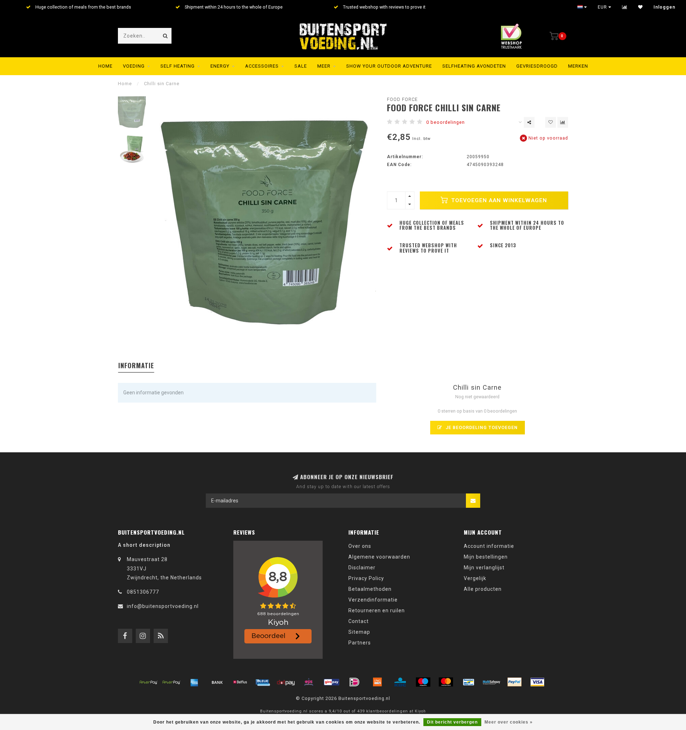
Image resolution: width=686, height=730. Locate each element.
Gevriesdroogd (537, 66)
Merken (578, 66)
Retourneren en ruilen (376, 610)
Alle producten (483, 589)
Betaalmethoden (370, 589)
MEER (323, 66)
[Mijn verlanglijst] (640, 7)
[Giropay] (331, 682)
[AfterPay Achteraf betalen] (149, 682)
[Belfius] (240, 682)
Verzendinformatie (373, 600)
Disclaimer (362, 567)
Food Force (402, 99)
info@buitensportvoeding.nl (163, 606)
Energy (219, 66)
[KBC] (400, 682)
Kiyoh (420, 711)
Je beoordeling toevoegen (481, 427)
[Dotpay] (286, 682)
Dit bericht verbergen (452, 722)
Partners (359, 643)
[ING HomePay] (377, 682)
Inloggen (664, 7)
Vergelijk (475, 578)
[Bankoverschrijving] (217, 682)
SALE (300, 66)
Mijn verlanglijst (484, 567)
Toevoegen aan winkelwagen (498, 200)
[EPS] (309, 682)
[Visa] (537, 682)
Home (105, 66)
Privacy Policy (366, 578)
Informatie (136, 365)
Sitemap (359, 632)
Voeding (134, 66)
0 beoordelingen (445, 122)
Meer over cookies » (508, 722)
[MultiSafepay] (492, 682)
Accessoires (262, 66)
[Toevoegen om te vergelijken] (562, 122)
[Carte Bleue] (263, 682)
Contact (358, 621)
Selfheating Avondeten (474, 66)
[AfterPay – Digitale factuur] (171, 682)
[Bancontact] (469, 682)
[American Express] (194, 682)
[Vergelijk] (624, 7)
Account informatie (489, 546)
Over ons (359, 546)
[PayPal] (514, 682)
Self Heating (177, 66)
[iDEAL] (354, 682)
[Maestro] (423, 682)
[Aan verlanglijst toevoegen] (550, 122)
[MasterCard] (446, 682)
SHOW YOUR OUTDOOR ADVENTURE (389, 66)
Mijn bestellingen (486, 557)
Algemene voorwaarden (379, 557)
